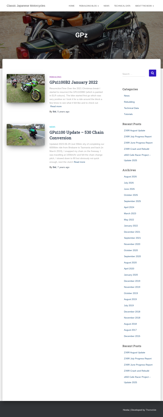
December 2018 (132, 311)
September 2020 (132, 256)
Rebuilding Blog (88, 6)
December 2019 (132, 281)
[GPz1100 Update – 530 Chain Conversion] (26, 134)
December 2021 (132, 232)
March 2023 (130, 213)
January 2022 (131, 225)
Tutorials (128, 114)
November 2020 (132, 244)
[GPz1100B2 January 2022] (26, 88)
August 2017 (130, 330)
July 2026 (129, 182)
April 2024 (129, 207)
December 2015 (132, 336)
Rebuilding (55, 77)
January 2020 (131, 274)
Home (71, 6)
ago (63, 111)
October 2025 (131, 195)
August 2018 (130, 324)
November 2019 (132, 287)
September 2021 (132, 238)
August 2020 (130, 262)
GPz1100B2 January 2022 (74, 82)
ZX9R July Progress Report (138, 136)
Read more (56, 106)
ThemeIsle (151, 410)
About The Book (143, 6)
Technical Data (122, 6)
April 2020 (129, 268)
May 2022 (129, 219)
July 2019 (129, 305)
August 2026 (130, 176)
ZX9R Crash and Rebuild (136, 149)
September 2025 (132, 201)
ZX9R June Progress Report (138, 142)
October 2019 (131, 293)
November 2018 (132, 317)
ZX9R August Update (134, 130)
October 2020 (131, 250)
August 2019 (130, 299)
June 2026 (129, 189)
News (106, 6)
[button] (98, 6)
